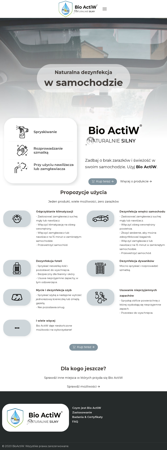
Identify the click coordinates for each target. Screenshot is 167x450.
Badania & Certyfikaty (87, 417)
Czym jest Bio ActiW (86, 407)
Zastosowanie (82, 412)
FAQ (75, 421)
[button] (102, 181)
